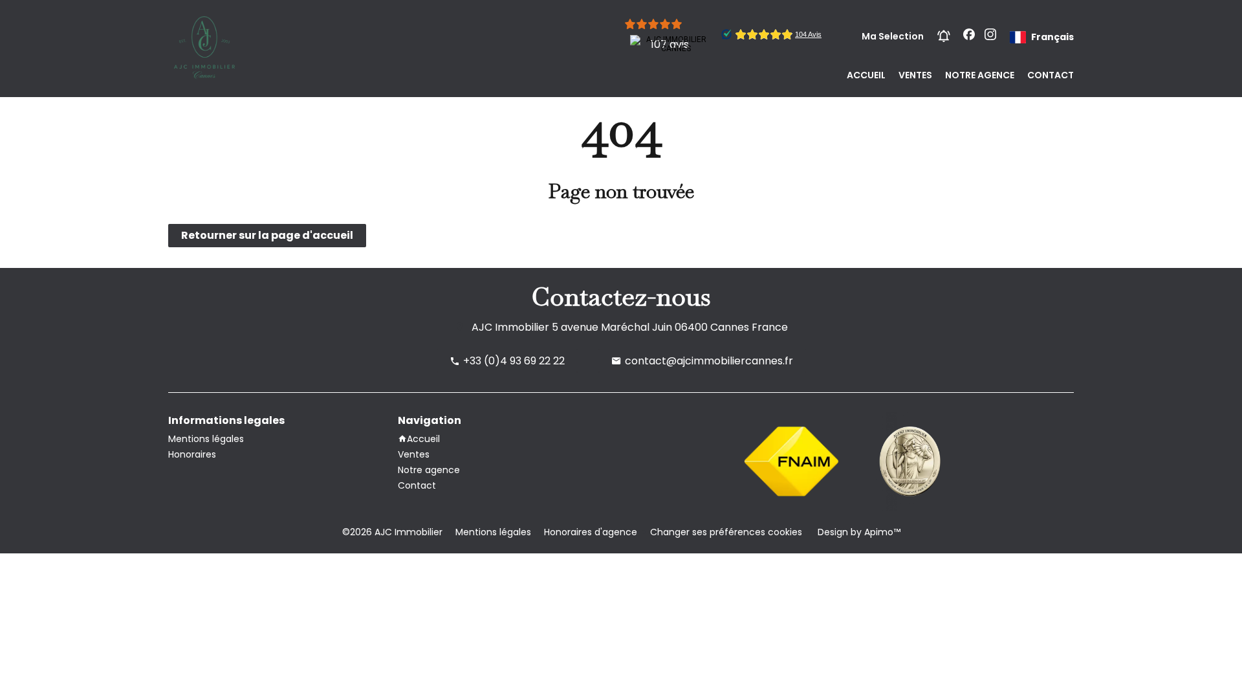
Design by (857, 532)
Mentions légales (493, 532)
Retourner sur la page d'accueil (267, 235)
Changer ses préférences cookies (726, 532)
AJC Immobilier (510, 327)
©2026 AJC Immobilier (392, 532)
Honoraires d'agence (590, 532)
